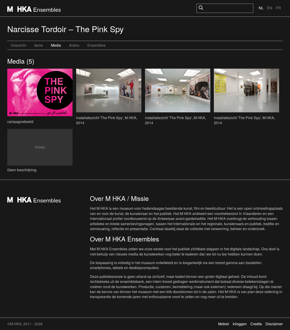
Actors (74, 45)
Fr (278, 7)
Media (56, 45)
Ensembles (96, 45)
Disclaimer (274, 323)
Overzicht (18, 45)
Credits (256, 323)
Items (38, 45)
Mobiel (223, 323)
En (269, 7)
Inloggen (240, 323)
